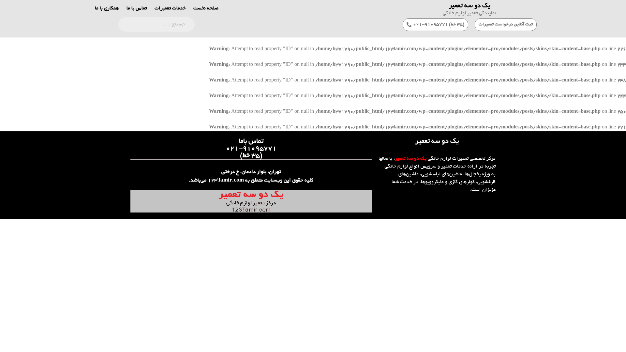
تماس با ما (137, 8)
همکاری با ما (107, 8)
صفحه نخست (205, 8)
